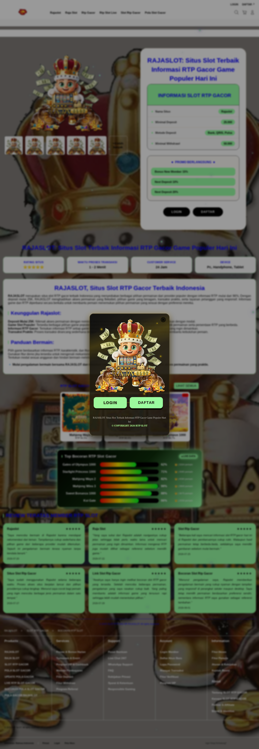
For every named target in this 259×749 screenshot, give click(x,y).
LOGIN (110, 402)
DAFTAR (146, 402)
